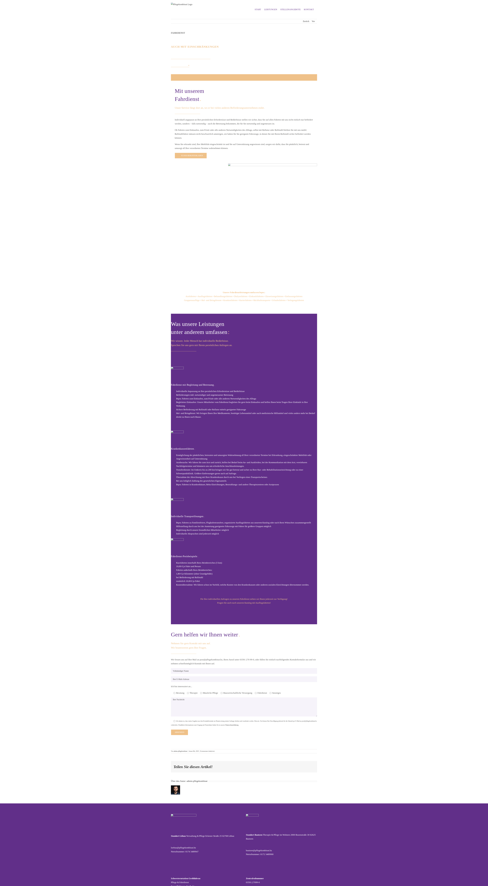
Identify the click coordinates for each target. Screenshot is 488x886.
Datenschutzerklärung (231, 725)
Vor (313, 21)
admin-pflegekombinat (180, 751)
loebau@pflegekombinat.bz (183, 847)
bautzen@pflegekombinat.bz (259, 850)
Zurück (306, 21)
